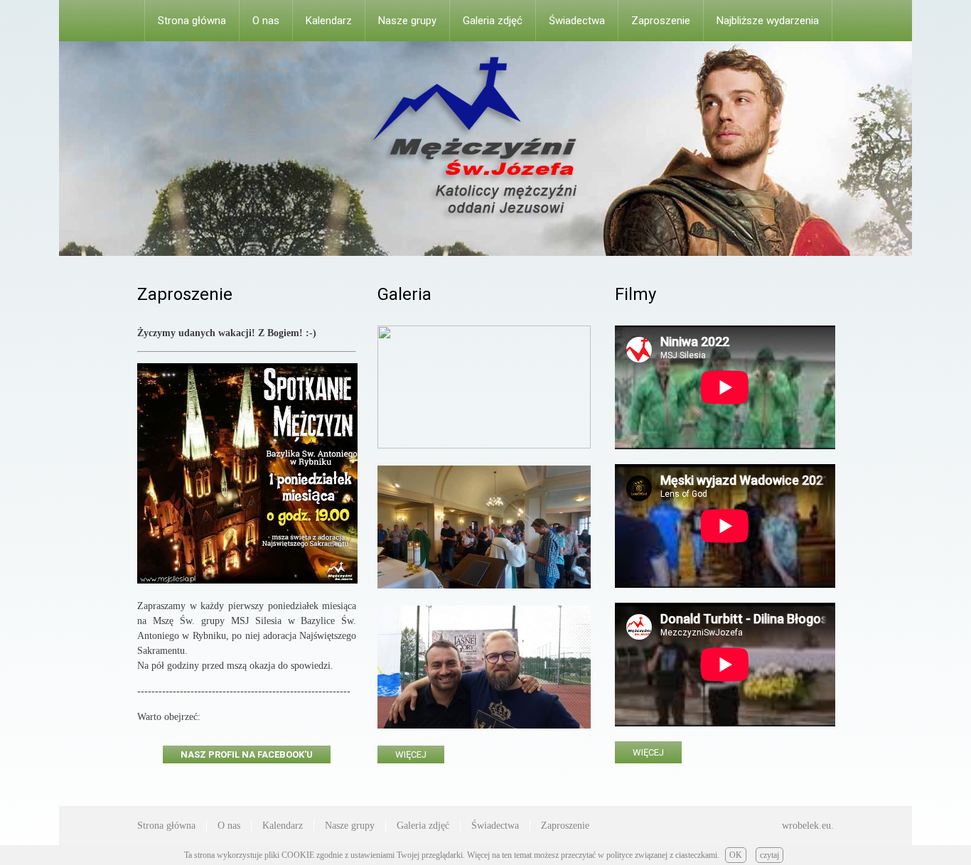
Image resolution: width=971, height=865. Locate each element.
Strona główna (192, 20)
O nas (265, 20)
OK (735, 855)
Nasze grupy (407, 20)
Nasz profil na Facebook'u (247, 754)
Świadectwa (577, 20)
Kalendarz (329, 20)
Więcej (411, 754)
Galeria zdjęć (492, 20)
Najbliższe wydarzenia (768, 20)
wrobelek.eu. (808, 825)
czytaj (769, 855)
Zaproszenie (660, 20)
